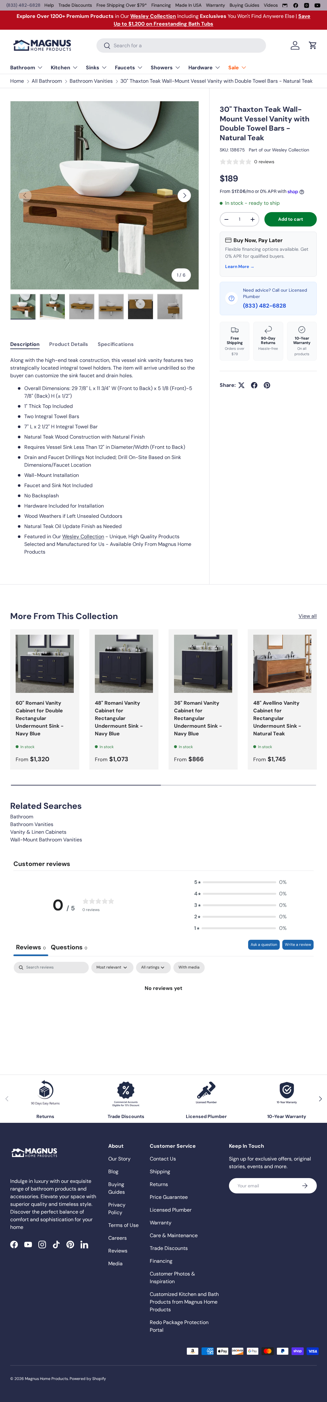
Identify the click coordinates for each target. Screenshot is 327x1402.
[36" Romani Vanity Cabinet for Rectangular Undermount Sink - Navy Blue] (203, 664)
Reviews (117, 1250)
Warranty (215, 5)
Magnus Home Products (46, 1378)
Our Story (119, 1158)
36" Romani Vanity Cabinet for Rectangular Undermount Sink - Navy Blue (198, 718)
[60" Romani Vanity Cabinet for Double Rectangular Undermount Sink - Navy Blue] (45, 664)
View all (308, 616)
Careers (117, 1238)
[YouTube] (317, 5)
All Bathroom (47, 81)
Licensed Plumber (171, 1210)
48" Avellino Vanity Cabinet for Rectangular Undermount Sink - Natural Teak (277, 718)
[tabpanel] (104, 456)
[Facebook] (296, 5)
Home (17, 81)
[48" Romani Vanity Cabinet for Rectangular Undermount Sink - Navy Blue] (124, 664)
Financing (161, 5)
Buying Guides (244, 5)
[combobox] (181, 45)
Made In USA (188, 5)
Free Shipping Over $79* (121, 5)
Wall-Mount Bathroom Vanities (46, 839)
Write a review (298, 944)
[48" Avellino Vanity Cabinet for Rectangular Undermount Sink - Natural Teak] (282, 664)
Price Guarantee (169, 1197)
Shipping (160, 1171)
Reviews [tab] (31, 947)
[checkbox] (189, 967)
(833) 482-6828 (23, 5)
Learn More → (240, 266)
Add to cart (290, 219)
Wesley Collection (290, 150)
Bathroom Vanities (91, 81)
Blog (113, 1171)
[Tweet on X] (241, 385)
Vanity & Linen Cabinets (38, 832)
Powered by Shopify (88, 1378)
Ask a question (264, 944)
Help (49, 5)
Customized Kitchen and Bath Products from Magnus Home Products (184, 1302)
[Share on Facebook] (254, 385)
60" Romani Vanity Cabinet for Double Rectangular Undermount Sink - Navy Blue (40, 718)
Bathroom (21, 816)
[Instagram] (306, 5)
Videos (271, 5)
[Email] (285, 5)
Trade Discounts (75, 5)
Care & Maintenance (174, 1235)
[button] (313, 45)
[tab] (25, 344)
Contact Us (163, 1158)
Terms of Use (123, 1225)
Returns (159, 1184)
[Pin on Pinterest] (267, 385)
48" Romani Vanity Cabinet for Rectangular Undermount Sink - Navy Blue (119, 718)
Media (115, 1263)
